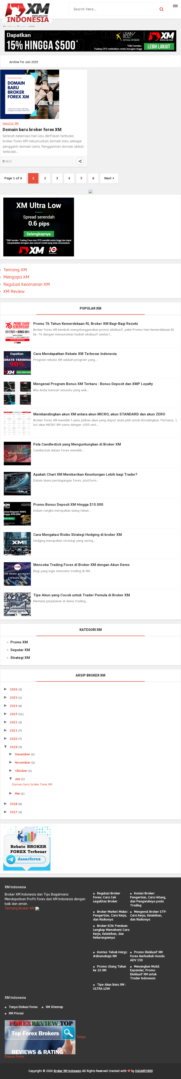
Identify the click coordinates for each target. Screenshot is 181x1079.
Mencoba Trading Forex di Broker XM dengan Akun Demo (81, 565)
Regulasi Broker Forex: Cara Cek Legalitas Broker (106, 897)
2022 (14, 722)
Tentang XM (15, 269)
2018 (14, 804)
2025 (14, 697)
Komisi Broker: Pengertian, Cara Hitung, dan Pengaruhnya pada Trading (148, 899)
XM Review (14, 291)
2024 (14, 706)
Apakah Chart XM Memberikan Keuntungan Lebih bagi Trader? (85, 474)
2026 (14, 689)
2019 (14, 747)
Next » (109, 178)
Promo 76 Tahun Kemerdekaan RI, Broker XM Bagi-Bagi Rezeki (85, 324)
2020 (14, 739)
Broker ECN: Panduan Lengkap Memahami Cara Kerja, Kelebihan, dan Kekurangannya (111, 931)
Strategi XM (20, 658)
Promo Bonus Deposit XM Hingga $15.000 (68, 504)
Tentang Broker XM (19, 908)
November (23, 762)
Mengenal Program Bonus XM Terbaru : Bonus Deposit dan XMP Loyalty (93, 384)
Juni (18, 779)
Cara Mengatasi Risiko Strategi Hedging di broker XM (77, 535)
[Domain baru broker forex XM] (29, 94)
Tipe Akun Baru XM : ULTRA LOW (109, 986)
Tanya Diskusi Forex (23, 1007)
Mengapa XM (16, 277)
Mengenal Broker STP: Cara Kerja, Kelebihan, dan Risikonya (148, 915)
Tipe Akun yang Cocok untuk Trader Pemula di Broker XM (81, 595)
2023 (14, 714)
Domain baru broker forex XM (32, 129)
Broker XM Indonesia (67, 1071)
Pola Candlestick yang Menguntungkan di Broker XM (77, 444)
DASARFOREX (144, 1071)
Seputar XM (11, 123)
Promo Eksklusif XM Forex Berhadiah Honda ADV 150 (147, 956)
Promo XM (19, 642)
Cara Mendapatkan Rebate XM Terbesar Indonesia (75, 354)
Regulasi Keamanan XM (26, 284)
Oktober (21, 770)
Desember (23, 754)
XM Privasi (16, 1013)
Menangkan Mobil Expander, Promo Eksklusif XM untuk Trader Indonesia (144, 972)
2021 (14, 730)
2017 (14, 812)
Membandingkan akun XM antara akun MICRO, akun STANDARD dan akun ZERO (99, 414)
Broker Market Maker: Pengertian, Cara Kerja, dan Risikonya (110, 915)
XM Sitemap (54, 1007)
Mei (18, 793)
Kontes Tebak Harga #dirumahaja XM (110, 954)
